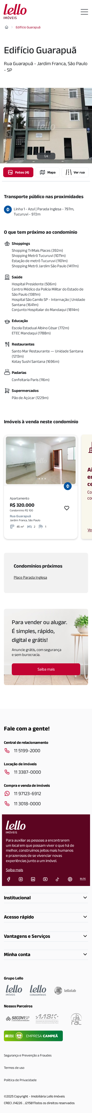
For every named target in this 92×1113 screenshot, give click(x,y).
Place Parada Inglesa (30, 577)
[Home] (6, 27)
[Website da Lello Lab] (65, 990)
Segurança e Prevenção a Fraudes (28, 1055)
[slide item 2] (39, 478)
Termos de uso (14, 1068)
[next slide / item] (71, 460)
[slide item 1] (36, 478)
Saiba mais (14, 870)
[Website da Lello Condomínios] (38, 990)
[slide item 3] (42, 478)
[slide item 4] (45, 478)
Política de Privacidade (20, 1080)
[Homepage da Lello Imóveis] (14, 990)
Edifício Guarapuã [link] (28, 27)
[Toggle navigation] (84, 11)
